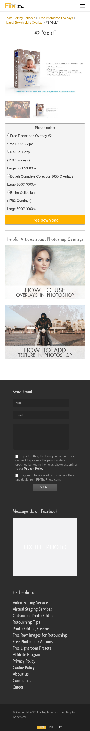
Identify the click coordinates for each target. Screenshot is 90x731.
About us (21, 674)
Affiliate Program (27, 654)
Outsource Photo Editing (33, 615)
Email (19, 415)
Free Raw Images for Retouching (40, 635)
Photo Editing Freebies (31, 628)
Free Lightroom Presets (32, 648)
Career (18, 687)
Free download (45, 220)
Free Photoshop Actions (33, 641)
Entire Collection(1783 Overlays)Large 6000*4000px (21, 201)
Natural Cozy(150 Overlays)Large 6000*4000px (21, 160)
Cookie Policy (24, 667)
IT (60, 727)
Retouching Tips (26, 622)
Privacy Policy (33, 468)
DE (51, 727)
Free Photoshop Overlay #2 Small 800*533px (29, 140)
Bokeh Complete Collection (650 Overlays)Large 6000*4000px (41, 180)
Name (19, 403)
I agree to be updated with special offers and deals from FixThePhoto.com (44, 477)
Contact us (22, 680)
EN (42, 727)
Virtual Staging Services (32, 609)
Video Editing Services (31, 602)
